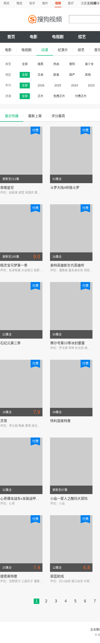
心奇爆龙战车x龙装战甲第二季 (23, 498)
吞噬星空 (7, 187)
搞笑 (40, 64)
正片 (40, 96)
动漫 (44, 50)
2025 (57, 85)
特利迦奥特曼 (60, 421)
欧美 (56, 75)
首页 (11, 37)
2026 (41, 85)
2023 (91, 85)
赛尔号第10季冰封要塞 (67, 343)
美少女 (89, 64)
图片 (45, 3)
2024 (74, 85)
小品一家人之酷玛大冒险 (69, 498)
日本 (40, 75)
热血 (56, 64)
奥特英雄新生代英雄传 (67, 265)
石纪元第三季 (10, 343)
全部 (25, 64)
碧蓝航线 (57, 576)
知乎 (32, 3)
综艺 (82, 37)
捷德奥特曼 (8, 576)
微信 (19, 3)
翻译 (97, 3)
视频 (58, 3)
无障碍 (91, 3)
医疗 (71, 3)
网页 (6, 3)
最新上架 (35, 116)
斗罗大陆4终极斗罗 (64, 187)
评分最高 (58, 116)
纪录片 (63, 50)
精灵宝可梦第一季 (13, 265)
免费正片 (59, 96)
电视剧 (58, 37)
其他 (88, 75)
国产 (72, 75)
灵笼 (3, 421)
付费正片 (81, 96)
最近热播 (11, 116)
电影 (33, 37)
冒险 (72, 64)
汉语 (84, 3)
